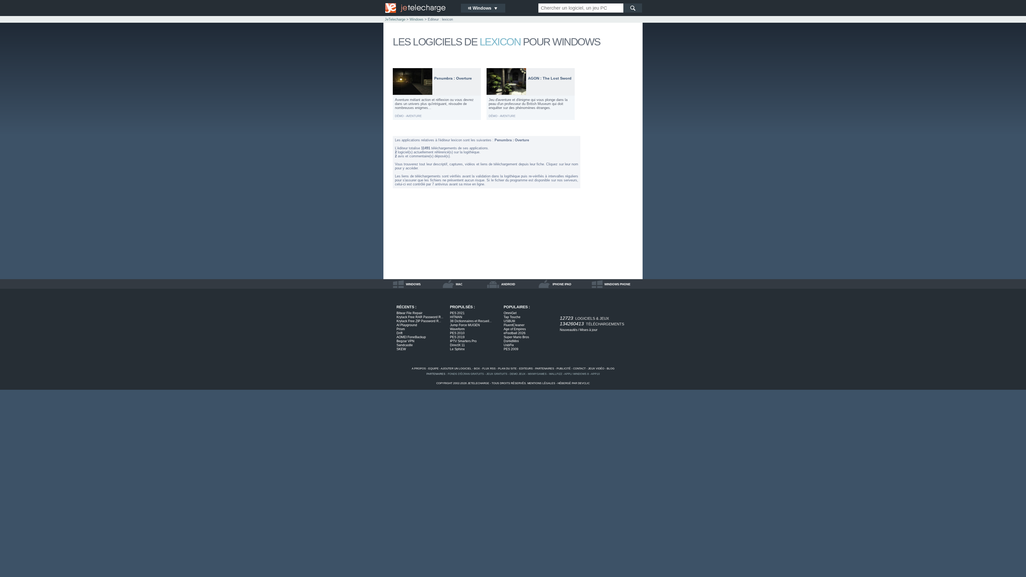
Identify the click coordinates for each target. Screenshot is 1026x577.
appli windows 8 (576, 373)
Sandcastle (405, 345)
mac (459, 284)
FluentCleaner (514, 325)
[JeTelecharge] (419, 8)
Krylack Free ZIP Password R (419, 321)
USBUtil (509, 321)
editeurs (526, 368)
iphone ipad (562, 284)
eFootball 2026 (515, 333)
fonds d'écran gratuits (466, 373)
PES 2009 (511, 349)
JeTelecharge (395, 19)
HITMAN (456, 317)
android (508, 284)
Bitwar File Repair (409, 313)
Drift (399, 333)
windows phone (617, 284)
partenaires (544, 368)
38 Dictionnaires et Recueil (471, 321)
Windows (416, 19)
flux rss (489, 368)
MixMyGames (537, 373)
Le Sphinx (457, 349)
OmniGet (510, 313)
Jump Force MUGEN (465, 325)
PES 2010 (457, 333)
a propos (419, 368)
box (477, 368)
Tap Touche (512, 317)
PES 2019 (457, 337)
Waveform (457, 329)
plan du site (507, 368)
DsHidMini (511, 341)
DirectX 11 (457, 345)
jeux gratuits (496, 373)
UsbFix (509, 345)
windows (413, 284)
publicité (564, 368)
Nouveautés (568, 330)
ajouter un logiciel (456, 368)
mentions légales (541, 383)
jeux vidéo (596, 368)
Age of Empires (515, 329)
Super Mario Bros (516, 337)
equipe (433, 368)
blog (611, 368)
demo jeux (518, 373)
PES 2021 (457, 313)
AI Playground (407, 325)
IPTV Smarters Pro (463, 341)
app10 (595, 373)
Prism (401, 329)
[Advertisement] (611, 148)
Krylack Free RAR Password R (420, 317)
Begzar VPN (405, 341)
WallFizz (555, 373)
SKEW (401, 349)
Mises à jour (588, 330)
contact (579, 368)
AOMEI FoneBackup (411, 337)
